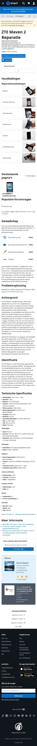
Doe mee (22, 645)
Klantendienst (6, 641)
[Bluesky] (26, 716)
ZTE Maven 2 (19, 16)
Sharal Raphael (12, 51)
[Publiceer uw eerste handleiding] (26, 576)
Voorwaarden (6, 674)
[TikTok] (3, 715)
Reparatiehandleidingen (14, 83)
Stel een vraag (7, 205)
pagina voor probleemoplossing (12, 292)
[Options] (3, 16)
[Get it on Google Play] (27, 675)
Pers (20, 638)
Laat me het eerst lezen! (11, 700)
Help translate (17, 709)
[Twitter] (11, 715)
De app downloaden (27, 664)
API (3, 654)
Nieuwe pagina (31, 176)
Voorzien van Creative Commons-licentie (18, 739)
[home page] (12, 3)
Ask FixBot (17, 549)
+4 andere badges (21, 579)
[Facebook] (7, 715)
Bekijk (31, 237)
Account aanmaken (18, 11)
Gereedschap (10, 221)
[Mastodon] (22, 715)
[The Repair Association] (34, 715)
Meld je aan (18, 696)
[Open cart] (29, 3)
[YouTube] (18, 715)
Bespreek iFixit (6, 645)
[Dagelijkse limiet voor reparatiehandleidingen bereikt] (22, 576)
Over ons (4, 638)
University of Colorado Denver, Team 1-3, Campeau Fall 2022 (24, 589)
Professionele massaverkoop (24, 649)
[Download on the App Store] (26, 668)
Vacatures (5, 648)
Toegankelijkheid (7, 668)
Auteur (8, 558)
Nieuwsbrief (6, 651)
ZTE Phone (9, 16)
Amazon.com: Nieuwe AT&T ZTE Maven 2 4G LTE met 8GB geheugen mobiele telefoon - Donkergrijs (18, 533)
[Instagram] (15, 715)
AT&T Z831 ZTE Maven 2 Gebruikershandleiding (18, 524)
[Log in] (34, 3)
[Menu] (3, 3)
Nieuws (21, 641)
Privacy (4, 671)
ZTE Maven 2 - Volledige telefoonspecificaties (20, 514)
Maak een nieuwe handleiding (15, 56)
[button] (24, 3)
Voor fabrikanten (24, 658)
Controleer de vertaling (16, 25)
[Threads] (30, 715)
